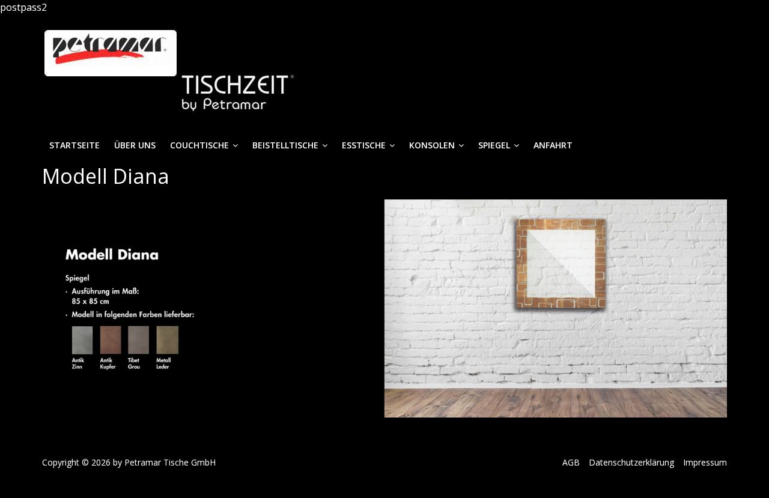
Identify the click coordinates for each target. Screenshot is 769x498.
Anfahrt (553, 145)
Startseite (74, 145)
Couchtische (199, 145)
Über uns (135, 145)
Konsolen (432, 145)
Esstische (364, 145)
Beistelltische (285, 145)
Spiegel (494, 145)
